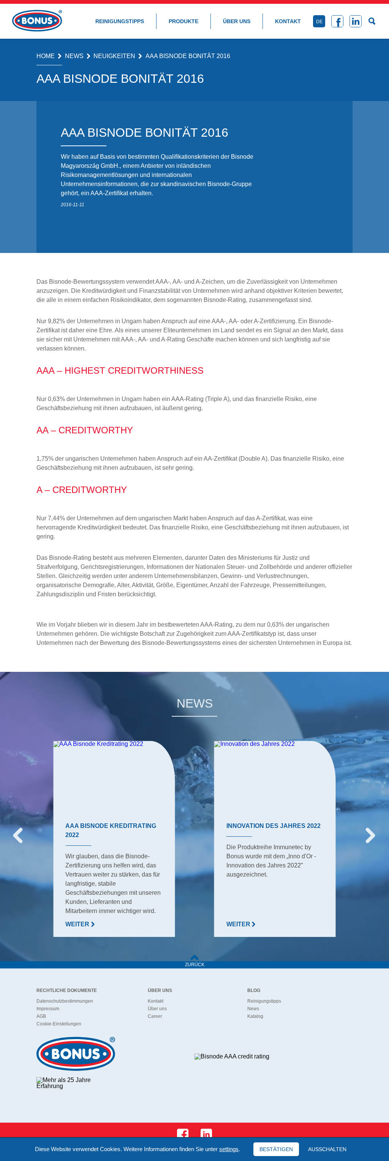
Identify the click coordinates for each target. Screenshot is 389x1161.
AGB (41, 1016)
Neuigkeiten (114, 56)
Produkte (183, 21)
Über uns (236, 21)
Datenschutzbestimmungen (64, 1001)
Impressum (47, 1008)
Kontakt (288, 21)
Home (45, 56)
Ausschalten (327, 1149)
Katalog (255, 1016)
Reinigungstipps (119, 21)
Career (155, 1016)
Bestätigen (276, 1149)
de (319, 21)
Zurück (194, 964)
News (74, 56)
